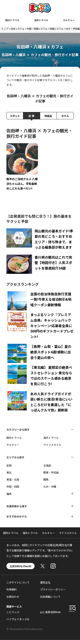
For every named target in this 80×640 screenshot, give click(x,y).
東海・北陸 (12, 479)
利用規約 (11, 589)
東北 (9, 472)
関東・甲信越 (51, 472)
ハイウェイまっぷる (17, 619)
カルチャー (69, 20)
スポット (15, 116)
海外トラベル (41, 20)
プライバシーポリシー (53, 589)
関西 (45, 479)
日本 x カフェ (17, 28)
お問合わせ (12, 596)
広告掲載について (50, 596)
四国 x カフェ (56, 28)
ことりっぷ (12, 612)
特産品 (48, 116)
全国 (9, 465)
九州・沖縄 (49, 486)
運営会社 (45, 582)
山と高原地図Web (50, 612)
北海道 (47, 465)
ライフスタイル (52, 444)
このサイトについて (17, 582)
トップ (4, 28)
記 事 (31, 116)
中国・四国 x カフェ (37, 28)
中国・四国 (12, 486)
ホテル (65, 116)
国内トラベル (12, 20)
